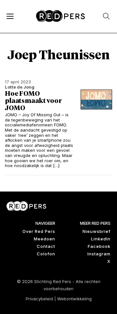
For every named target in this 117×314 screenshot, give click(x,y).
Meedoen (44, 238)
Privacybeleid (39, 298)
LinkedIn (100, 238)
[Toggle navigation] (9, 15)
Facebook (99, 246)
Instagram (98, 253)
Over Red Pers (38, 231)
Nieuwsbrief (96, 231)
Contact (46, 246)
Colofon (46, 253)
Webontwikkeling (74, 298)
